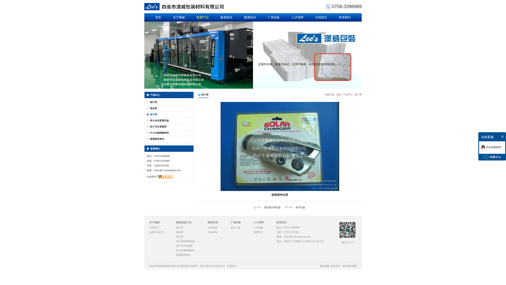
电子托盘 (300, 207)
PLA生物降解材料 (159, 132)
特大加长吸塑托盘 (159, 120)
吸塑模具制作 (157, 139)
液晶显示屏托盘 (272, 207)
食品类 (153, 108)
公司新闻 (212, 227)
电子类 (153, 114)
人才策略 (258, 227)
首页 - (339, 94)
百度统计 (231, 266)
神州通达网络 (350, 266)
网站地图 (324, 266)
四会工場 (235, 227)
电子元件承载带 (158, 126)
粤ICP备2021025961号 (212, 266)
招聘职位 (258, 232)
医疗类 (153, 102)
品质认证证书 (156, 232)
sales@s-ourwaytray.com (167, 170)
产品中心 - (348, 94)
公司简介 (154, 227)
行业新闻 (212, 232)
